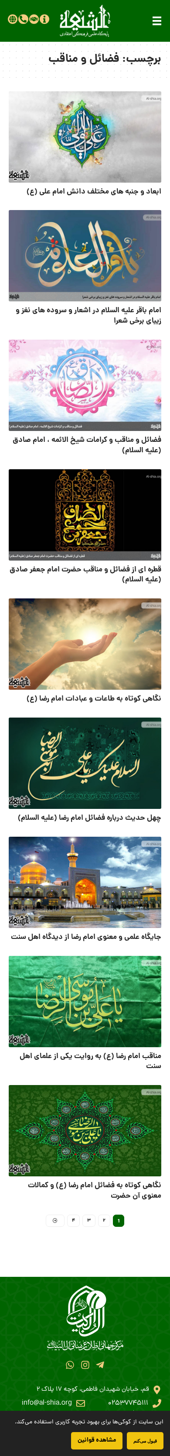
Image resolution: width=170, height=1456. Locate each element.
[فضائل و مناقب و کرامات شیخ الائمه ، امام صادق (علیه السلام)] (85, 385)
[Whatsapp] (70, 1365)
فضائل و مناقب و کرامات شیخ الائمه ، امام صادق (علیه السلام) (87, 445)
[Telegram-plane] (100, 1365)
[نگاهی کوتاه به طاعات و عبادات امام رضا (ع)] (85, 644)
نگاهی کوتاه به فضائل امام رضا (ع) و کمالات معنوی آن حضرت (94, 1191)
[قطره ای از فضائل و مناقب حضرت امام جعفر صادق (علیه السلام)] (85, 515)
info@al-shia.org (47, 1403)
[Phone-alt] (23, 19)
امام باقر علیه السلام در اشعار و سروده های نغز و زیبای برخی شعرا (88, 316)
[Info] (44, 19)
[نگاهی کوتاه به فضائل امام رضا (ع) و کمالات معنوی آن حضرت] (85, 1130)
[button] (157, 21)
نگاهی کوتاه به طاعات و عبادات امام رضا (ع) (94, 699)
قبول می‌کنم (145, 1440)
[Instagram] (84, 1365)
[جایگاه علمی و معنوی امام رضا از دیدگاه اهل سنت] (85, 882)
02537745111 (128, 1403)
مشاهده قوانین (97, 1440)
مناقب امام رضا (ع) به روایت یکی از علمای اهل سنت (90, 1062)
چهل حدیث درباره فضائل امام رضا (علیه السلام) (89, 818)
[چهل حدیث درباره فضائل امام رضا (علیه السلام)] (85, 763)
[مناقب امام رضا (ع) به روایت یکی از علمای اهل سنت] (85, 1001)
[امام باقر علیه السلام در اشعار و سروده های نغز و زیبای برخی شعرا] (85, 255)
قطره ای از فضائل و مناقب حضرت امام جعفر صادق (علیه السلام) (85, 575)
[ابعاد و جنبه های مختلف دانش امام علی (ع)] (85, 137)
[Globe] (12, 19)
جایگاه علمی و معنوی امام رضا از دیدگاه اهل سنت (86, 937)
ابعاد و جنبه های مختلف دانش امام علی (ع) (94, 192)
